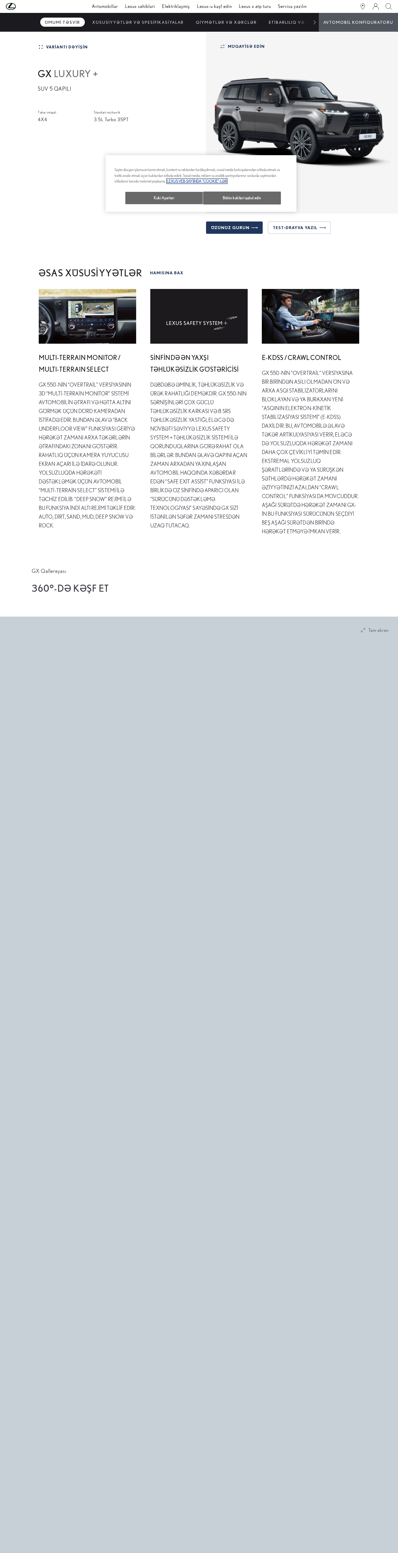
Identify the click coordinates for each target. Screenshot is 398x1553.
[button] (22, 6)
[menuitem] (62, 22)
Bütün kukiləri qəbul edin (242, 198)
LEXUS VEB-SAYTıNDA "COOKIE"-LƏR (197, 181)
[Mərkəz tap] (362, 6)
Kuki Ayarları (164, 198)
